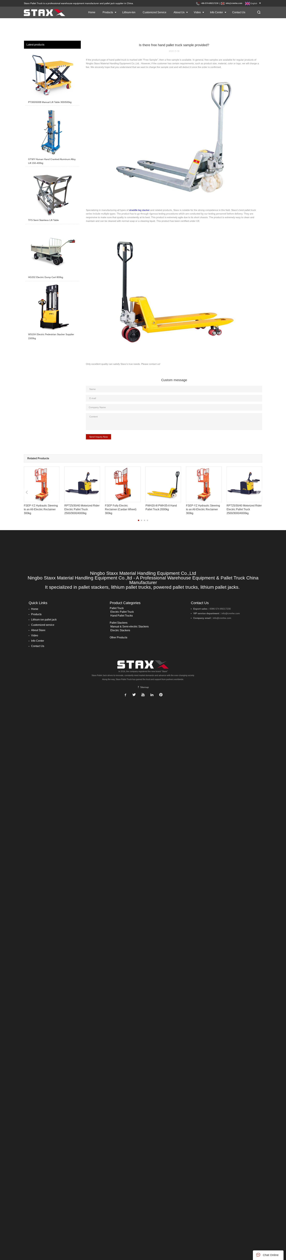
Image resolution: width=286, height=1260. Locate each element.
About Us (179, 12)
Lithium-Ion (128, 12)
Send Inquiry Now (98, 436)
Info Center (216, 12)
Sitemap (144, 687)
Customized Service (154, 12)
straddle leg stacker (139, 210)
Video (197, 12)
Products (108, 12)
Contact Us (238, 12)
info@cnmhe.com (234, 3)
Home (91, 12)
